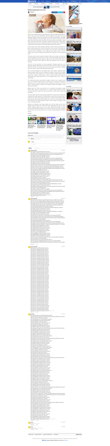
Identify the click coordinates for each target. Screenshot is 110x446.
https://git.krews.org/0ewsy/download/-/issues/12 (40, 287)
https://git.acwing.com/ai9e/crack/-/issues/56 (39, 215)
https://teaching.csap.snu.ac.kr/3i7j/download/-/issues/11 (41, 370)
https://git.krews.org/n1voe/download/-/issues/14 (40, 297)
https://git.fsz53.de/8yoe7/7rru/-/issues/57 (57, 224)
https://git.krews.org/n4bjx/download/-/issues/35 (40, 300)
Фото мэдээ (57, 3)
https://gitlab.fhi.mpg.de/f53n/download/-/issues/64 (40, 397)
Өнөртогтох (32, 11)
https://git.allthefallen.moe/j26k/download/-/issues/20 (40, 233)
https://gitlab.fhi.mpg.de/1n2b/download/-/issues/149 (40, 178)
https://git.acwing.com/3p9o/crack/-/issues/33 (39, 317)
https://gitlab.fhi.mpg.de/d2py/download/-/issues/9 (40, 404)
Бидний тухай (31, 434)
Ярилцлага (36, 3)
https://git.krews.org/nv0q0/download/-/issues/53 (40, 259)
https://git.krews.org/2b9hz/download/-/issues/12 (40, 294)
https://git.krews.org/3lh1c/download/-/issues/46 (40, 272)
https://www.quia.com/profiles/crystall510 (38, 168)
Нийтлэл (30, 3)
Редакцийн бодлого (38, 434)
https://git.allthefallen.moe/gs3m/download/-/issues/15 (41, 407)
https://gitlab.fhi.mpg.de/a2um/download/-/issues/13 (43, 206)
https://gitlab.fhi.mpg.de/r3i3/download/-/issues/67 (40, 371)
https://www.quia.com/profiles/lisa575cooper (55, 159)
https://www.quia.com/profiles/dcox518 (55, 158)
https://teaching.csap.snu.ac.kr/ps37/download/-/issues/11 (41, 239)
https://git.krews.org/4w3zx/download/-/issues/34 (40, 310)
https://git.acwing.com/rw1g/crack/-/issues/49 (39, 167)
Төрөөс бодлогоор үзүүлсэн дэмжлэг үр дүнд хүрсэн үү (31, 126)
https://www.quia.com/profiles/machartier (38, 181)
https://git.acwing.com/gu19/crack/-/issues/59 (39, 328)
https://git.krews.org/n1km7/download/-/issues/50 (40, 264)
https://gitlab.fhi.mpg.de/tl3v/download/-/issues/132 (40, 390)
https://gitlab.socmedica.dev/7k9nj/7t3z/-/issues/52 (40, 188)
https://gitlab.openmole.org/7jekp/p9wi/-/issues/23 (55, 168)
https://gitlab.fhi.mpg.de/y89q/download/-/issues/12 (40, 333)
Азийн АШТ (50, 3)
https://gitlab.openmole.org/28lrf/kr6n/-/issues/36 (40, 225)
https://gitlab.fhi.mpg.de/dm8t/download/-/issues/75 (40, 361)
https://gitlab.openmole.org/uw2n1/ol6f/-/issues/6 (40, 203)
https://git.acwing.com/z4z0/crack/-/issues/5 (39, 165)
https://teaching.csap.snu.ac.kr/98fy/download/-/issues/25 (41, 315)
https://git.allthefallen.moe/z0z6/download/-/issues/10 (40, 403)
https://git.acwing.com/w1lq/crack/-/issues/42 (55, 357)
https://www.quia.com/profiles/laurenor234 (54, 154)
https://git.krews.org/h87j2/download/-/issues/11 (40, 253)
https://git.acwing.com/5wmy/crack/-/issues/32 (55, 201)
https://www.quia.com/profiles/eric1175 (38, 202)
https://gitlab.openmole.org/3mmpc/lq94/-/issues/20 (40, 155)
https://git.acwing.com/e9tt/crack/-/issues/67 (39, 357)
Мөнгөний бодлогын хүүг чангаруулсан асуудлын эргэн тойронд (51, 126)
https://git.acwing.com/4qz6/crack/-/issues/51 (39, 415)
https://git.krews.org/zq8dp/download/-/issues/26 (40, 283)
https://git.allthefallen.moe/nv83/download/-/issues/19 (40, 356)
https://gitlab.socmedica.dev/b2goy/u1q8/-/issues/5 (40, 186)
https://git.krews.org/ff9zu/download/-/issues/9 (39, 304)
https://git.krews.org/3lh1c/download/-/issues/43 (40, 309)
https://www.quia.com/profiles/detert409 (57, 217)
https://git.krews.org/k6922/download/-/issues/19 (40, 263)
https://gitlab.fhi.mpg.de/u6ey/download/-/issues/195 (40, 384)
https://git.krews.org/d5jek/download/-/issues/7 (39, 250)
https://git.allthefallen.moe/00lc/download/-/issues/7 (40, 383)
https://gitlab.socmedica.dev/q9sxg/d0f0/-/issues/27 (40, 212)
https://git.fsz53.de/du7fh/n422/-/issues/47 (39, 207)
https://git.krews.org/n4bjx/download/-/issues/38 (40, 269)
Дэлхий (67, 1)
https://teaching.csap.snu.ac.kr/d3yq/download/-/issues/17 (41, 340)
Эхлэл (38, 1)
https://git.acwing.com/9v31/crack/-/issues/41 (39, 164)
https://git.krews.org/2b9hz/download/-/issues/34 (40, 277)
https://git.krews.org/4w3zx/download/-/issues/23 (40, 286)
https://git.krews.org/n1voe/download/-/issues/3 (39, 267)
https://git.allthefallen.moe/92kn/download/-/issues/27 (40, 367)
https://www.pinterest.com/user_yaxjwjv (57, 242)
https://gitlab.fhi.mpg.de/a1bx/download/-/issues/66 (40, 163)
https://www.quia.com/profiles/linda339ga (53, 240)
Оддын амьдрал (65, 3)
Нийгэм (63, 1)
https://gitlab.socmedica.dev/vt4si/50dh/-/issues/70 (40, 156)
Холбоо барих (55, 434)
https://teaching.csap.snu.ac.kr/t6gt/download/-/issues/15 (41, 388)
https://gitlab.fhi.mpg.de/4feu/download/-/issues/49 (54, 160)
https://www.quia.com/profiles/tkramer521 (38, 187)
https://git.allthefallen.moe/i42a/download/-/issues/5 (40, 416)
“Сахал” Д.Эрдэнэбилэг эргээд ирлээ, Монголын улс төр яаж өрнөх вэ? (41, 126)
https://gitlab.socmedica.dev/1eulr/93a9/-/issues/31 (40, 192)
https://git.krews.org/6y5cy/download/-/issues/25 (40, 291)
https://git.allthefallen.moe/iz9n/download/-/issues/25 (40, 320)
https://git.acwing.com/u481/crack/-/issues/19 (54, 199)
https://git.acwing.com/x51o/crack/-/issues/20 (56, 393)
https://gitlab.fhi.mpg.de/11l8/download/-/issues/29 (40, 378)
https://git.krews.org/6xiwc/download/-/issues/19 (40, 256)
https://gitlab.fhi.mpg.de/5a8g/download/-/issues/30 (40, 358)
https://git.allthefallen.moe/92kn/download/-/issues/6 (40, 242)
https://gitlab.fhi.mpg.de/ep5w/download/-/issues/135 (40, 399)
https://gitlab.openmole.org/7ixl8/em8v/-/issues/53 (40, 213)
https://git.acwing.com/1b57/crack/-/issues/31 (39, 338)
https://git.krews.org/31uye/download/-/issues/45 (40, 265)
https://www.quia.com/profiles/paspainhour (38, 201)
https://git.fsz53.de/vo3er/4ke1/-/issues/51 (38, 177)
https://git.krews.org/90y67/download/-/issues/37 (40, 255)
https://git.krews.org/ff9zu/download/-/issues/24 (39, 281)
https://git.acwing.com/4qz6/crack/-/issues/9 (39, 216)
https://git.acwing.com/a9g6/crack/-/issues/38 (39, 349)
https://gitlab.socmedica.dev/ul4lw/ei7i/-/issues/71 (40, 229)
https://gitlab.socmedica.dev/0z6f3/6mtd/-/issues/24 (40, 235)
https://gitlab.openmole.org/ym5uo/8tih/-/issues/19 (40, 176)
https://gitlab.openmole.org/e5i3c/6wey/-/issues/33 (55, 181)
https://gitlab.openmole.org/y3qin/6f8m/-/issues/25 (40, 204)
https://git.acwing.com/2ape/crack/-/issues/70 (39, 393)
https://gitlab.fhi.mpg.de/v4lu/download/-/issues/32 (40, 342)
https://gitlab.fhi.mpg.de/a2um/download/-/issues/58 (40, 334)
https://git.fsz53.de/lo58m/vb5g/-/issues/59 (39, 221)
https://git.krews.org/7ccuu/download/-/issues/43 (40, 251)
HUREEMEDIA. (66, 440)
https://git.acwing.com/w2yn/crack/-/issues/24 (39, 374)
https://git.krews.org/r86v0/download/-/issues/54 (40, 282)
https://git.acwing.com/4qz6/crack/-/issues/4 (39, 395)
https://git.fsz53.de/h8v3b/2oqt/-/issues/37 (55, 165)
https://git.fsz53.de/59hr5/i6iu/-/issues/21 (38, 195)
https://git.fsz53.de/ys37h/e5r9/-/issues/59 (38, 159)
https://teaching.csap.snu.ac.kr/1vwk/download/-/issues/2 (41, 347)
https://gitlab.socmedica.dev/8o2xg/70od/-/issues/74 (40, 208)
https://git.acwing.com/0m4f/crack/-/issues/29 (39, 366)
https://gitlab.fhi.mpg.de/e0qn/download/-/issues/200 (40, 220)
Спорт (59, 1)
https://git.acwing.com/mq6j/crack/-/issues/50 (39, 158)
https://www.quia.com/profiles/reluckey (55, 190)
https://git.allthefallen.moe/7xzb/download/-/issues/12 (40, 174)
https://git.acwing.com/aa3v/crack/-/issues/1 (39, 412)
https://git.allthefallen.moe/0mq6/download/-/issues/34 (41, 392)
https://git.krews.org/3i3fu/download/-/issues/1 (39, 273)
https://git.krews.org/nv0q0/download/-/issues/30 (40, 274)
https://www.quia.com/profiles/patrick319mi (55, 216)
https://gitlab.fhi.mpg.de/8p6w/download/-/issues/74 (40, 329)
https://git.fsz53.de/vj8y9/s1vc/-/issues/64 (54, 211)
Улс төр (42, 1)
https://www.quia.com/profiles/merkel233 (38, 183)
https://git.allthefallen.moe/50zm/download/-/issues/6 (40, 234)
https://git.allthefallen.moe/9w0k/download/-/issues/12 (41, 362)
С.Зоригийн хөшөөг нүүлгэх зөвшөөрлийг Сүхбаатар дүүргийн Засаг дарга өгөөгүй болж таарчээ (60, 128)
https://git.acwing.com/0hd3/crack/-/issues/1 (39, 169)
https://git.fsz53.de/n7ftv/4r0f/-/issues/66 (57, 186)
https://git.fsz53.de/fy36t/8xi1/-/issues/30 (38, 199)
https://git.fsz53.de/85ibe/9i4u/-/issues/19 (53, 183)
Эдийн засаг (48, 1)
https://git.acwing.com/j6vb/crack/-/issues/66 (39, 398)
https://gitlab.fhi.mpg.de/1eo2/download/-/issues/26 (40, 413)
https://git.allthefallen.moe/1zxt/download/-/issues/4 (40, 217)
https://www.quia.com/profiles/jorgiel (53, 221)
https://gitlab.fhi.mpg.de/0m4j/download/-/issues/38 (40, 365)
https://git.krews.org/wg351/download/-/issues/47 (40, 258)
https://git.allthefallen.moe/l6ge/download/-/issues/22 (40, 348)
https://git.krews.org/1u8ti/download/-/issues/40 (39, 279)
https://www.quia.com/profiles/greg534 (56, 203)
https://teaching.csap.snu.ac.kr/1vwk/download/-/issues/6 (41, 335)
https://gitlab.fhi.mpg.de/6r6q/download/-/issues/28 (40, 417)
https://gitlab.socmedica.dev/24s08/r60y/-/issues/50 (40, 161)
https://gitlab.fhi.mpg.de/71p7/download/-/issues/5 (40, 330)
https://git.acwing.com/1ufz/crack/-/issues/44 (56, 164)
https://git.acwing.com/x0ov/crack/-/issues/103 (39, 190)
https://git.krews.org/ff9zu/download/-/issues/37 (39, 288)
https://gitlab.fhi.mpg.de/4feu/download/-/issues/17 (40, 379)
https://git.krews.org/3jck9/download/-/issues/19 (39, 292)
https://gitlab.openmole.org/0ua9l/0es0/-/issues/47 (40, 172)
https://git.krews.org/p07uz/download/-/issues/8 (39, 285)
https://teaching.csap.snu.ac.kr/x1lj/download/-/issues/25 (41, 319)
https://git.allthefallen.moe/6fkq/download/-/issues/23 (40, 331)
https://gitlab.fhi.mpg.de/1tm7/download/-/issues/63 (40, 326)
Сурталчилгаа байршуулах (47, 434)
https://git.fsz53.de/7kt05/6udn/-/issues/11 (38, 211)
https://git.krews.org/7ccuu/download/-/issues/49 (40, 306)
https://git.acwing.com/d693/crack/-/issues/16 (56, 316)
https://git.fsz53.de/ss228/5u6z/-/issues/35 (55, 207)
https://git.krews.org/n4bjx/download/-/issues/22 (40, 295)
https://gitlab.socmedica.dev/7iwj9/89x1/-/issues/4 (40, 224)
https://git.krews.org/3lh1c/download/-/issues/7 (39, 301)
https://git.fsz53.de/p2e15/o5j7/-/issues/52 (54, 179)
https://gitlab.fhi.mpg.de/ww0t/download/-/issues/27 (40, 182)
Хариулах (32, 196)
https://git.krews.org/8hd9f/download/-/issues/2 (39, 268)
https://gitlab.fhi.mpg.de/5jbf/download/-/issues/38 (40, 226)
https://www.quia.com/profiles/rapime (37, 191)
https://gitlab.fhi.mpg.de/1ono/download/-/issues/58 (40, 360)
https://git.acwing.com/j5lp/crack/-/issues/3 (56, 402)
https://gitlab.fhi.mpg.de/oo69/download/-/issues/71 (40, 401)
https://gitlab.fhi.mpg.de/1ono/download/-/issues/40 (40, 389)
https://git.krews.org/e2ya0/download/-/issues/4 (39, 290)
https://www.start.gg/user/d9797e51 (54, 215)
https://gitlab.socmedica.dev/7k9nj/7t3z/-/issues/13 (54, 202)
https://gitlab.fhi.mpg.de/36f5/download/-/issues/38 (40, 325)
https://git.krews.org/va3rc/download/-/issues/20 (40, 296)
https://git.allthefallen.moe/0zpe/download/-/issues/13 (40, 210)
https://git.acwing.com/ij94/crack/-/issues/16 (39, 352)
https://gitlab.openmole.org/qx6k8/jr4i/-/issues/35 (40, 222)
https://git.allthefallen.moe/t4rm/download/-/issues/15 (40, 173)
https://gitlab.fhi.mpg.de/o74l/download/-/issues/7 (40, 410)
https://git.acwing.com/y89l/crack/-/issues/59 (39, 344)
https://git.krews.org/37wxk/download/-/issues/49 (40, 276)
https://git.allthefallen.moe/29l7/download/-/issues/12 (40, 376)
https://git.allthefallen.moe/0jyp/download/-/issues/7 (40, 372)
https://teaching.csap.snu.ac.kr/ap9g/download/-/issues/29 (41, 380)
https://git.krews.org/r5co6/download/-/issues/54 (40, 278)
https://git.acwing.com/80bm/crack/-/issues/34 (39, 324)
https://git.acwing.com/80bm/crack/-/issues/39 (39, 394)
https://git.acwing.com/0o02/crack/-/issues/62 (39, 316)
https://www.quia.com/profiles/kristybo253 (38, 231)
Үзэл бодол (54, 1)
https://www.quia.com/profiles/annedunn (56, 222)
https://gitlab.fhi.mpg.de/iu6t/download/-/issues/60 (40, 369)
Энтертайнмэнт (74, 1)
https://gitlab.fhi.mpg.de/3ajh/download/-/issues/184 (40, 411)
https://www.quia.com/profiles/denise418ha (39, 154)
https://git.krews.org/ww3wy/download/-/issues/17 (40, 260)
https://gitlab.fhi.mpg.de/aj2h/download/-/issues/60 (40, 230)
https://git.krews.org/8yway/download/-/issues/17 (40, 249)
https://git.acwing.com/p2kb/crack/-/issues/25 (39, 381)
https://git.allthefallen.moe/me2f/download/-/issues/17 (41, 351)
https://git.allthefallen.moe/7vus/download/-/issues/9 (40, 385)
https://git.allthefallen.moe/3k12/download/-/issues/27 (54, 191)
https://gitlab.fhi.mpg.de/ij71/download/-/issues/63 (40, 343)
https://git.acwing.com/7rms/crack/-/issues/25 (56, 394)
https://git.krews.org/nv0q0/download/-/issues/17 (40, 299)
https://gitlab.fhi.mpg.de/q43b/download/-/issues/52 (40, 151)
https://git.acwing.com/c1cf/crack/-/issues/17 (39, 321)
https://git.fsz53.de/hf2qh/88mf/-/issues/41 (56, 167)
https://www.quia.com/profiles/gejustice (38, 240)
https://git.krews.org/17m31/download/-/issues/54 (40, 305)
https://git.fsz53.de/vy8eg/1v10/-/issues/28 (38, 179)
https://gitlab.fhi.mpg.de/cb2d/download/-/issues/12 (40, 406)
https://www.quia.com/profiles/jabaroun (38, 160)
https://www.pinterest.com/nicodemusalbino (39, 238)
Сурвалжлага (43, 3)
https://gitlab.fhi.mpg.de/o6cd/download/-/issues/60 (40, 375)
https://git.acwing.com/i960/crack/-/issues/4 (56, 338)
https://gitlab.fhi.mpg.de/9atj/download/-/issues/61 (40, 170)
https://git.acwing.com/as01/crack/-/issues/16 (39, 402)
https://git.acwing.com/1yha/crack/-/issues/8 (56, 328)
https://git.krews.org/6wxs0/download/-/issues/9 (39, 308)
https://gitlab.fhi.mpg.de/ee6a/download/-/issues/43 (40, 339)
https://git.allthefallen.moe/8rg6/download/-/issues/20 (40, 408)
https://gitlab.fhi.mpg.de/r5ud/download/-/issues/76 (40, 353)
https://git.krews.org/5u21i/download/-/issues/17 (40, 254)
